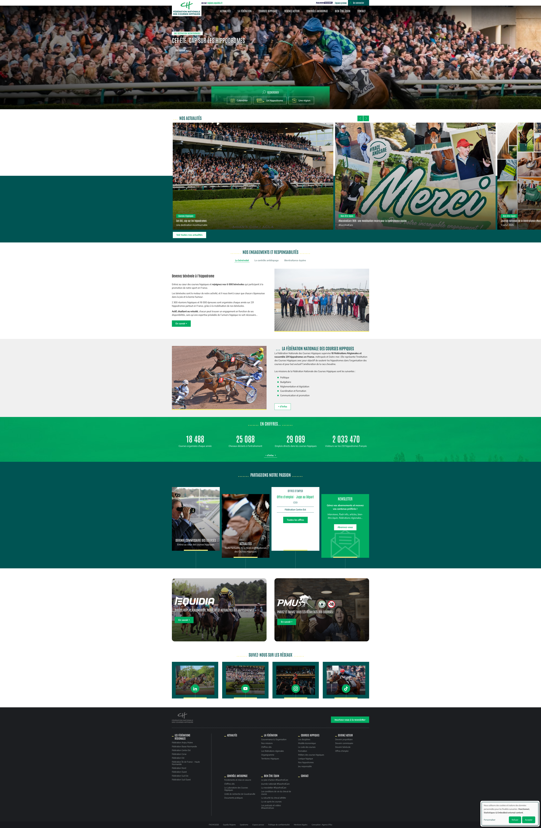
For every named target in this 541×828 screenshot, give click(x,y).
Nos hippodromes (306, 762)
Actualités (225, 11)
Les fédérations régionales (272, 751)
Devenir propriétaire (343, 739)
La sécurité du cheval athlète (273, 797)
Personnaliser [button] (489, 820)
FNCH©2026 (214, 824)
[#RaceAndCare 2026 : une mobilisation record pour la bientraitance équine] (415, 176)
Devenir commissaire (344, 743)
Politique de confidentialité (279, 824)
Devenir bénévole (342, 747)
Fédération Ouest (179, 771)
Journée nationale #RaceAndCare (275, 783)
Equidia (324, 3)
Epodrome (244, 824)
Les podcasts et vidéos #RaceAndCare (271, 806)
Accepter (528, 820)
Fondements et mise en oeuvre (237, 780)
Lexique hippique (305, 758)
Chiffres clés (266, 747)
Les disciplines (304, 739)
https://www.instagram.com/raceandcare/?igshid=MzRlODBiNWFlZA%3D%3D (295, 680)
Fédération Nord (179, 768)
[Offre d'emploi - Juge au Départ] (295, 504)
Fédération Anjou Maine (182, 742)
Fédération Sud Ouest (181, 779)
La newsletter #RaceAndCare (273, 787)
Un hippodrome (274, 100)
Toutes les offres (295, 519)
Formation (302, 751)
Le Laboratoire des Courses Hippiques (236, 788)
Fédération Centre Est (181, 750)
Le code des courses (306, 747)
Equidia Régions (229, 824)
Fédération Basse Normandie (184, 746)
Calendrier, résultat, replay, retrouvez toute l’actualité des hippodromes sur (292, 2)
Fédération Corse (179, 754)
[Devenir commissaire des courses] (196, 519)
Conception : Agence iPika (322, 824)
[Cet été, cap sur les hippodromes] (253, 176)
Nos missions (267, 743)
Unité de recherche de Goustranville (239, 794)
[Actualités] (246, 526)
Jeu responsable (305, 766)
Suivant (366, 118)
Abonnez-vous (345, 527)
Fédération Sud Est (180, 775)
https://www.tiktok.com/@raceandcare (346, 680)
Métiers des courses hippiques (311, 754)
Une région (304, 100)
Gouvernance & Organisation (273, 739)
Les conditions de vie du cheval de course (276, 792)
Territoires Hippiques (270, 758)
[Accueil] (186, 8)
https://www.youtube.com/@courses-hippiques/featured (245, 680)
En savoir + (181, 50)
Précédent (360, 118)
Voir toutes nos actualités (189, 234)
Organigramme (267, 754)
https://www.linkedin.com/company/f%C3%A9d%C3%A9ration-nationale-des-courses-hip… (195, 680)
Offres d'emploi (341, 751)
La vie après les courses (271, 801)
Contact (361, 11)
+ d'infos (282, 406)
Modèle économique (307, 743)
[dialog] (510, 813)
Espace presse (341, 2)
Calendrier (242, 100)
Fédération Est (178, 758)
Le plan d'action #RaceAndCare (274, 780)
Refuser (515, 820)
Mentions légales (300, 824)
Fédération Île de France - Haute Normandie (186, 762)
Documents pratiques (233, 797)
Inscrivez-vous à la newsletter (350, 719)
